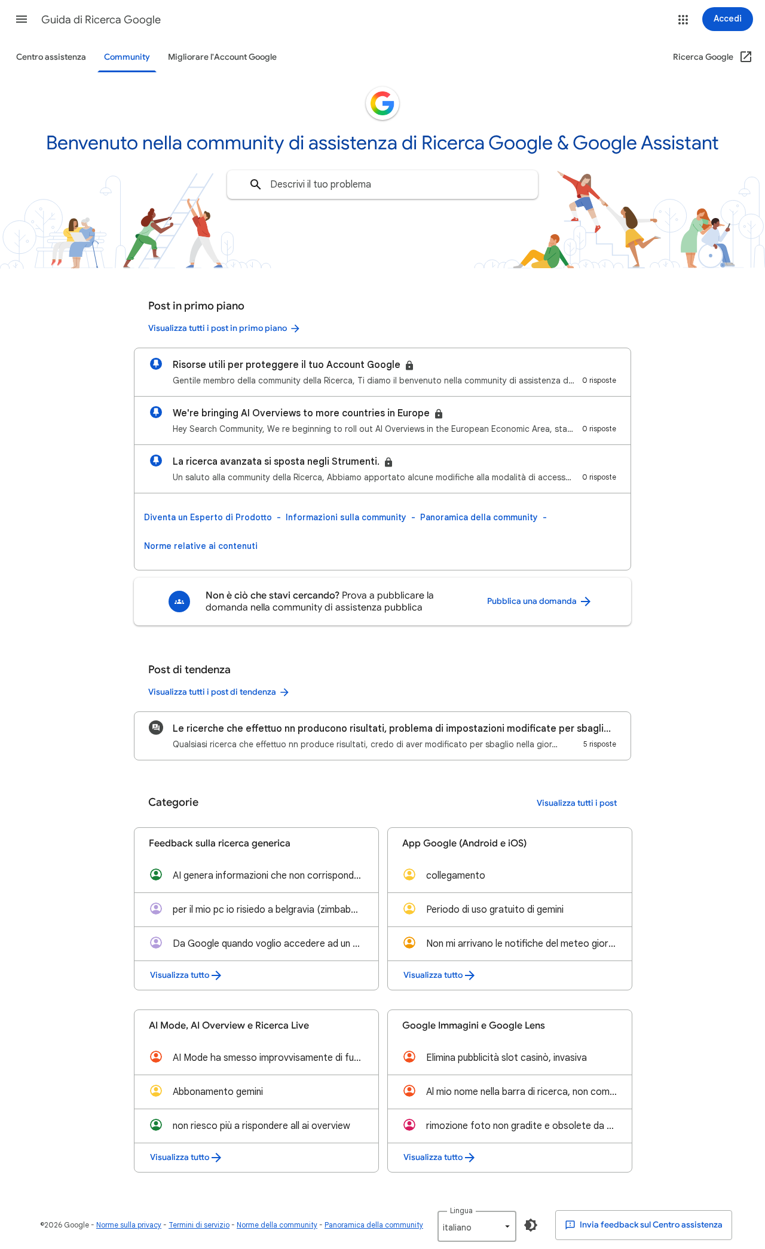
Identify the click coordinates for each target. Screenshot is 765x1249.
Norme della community (277, 1224)
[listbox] (476, 1226)
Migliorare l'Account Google (222, 57)
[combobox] (382, 184)
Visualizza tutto (179, 975)
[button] (21, 19)
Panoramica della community (479, 517)
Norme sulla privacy (128, 1224)
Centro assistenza (51, 57)
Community (127, 57)
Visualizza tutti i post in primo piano (217, 328)
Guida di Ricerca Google (101, 19)
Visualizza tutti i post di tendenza (212, 692)
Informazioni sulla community (346, 517)
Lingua (461, 1210)
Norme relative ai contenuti (201, 546)
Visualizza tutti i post (577, 803)
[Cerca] (255, 184)
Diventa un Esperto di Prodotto (208, 517)
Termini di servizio (199, 1224)
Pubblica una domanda (533, 601)
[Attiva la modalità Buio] (530, 1225)
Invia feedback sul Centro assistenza (650, 1225)
